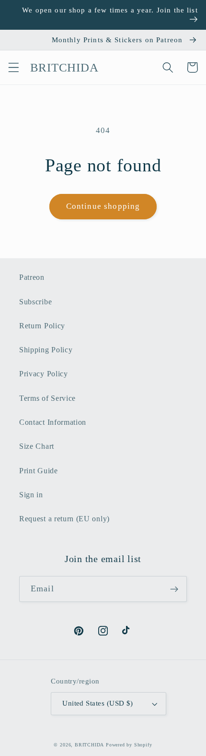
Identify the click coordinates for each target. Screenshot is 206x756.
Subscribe (35, 302)
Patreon (32, 277)
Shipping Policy (45, 350)
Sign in (31, 495)
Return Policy (42, 326)
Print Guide (38, 471)
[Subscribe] (174, 589)
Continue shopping (103, 206)
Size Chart (36, 446)
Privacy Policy (43, 374)
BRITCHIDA (89, 744)
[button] (13, 67)
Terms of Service (47, 398)
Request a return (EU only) (64, 519)
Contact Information (52, 422)
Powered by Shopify (129, 744)
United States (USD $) (97, 703)
